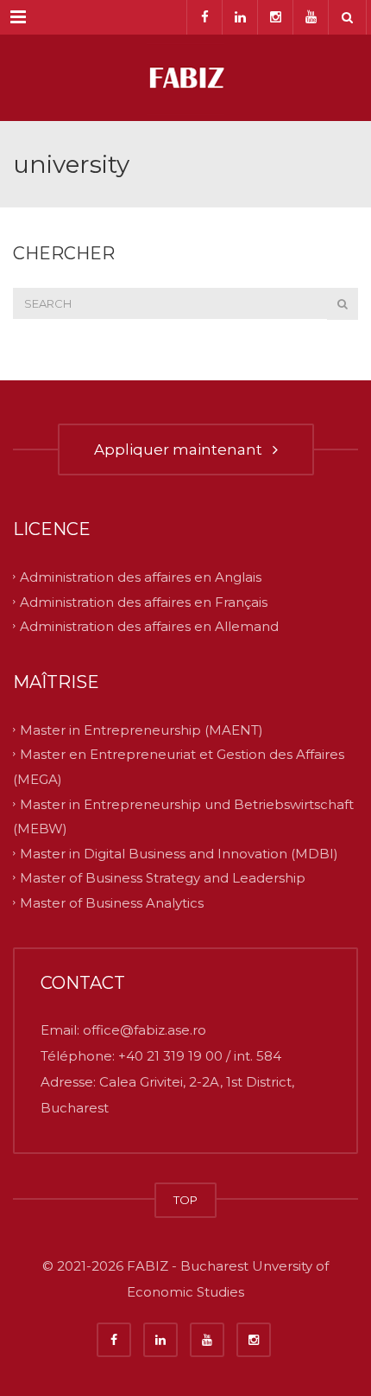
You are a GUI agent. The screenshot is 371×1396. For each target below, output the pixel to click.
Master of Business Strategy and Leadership (162, 878)
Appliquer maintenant (181, 449)
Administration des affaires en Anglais (140, 577)
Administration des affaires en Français (143, 601)
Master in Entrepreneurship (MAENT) (141, 729)
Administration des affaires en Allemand (149, 626)
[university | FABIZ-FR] (185, 78)
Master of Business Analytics (112, 902)
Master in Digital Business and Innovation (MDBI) (179, 853)
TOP (185, 1200)
